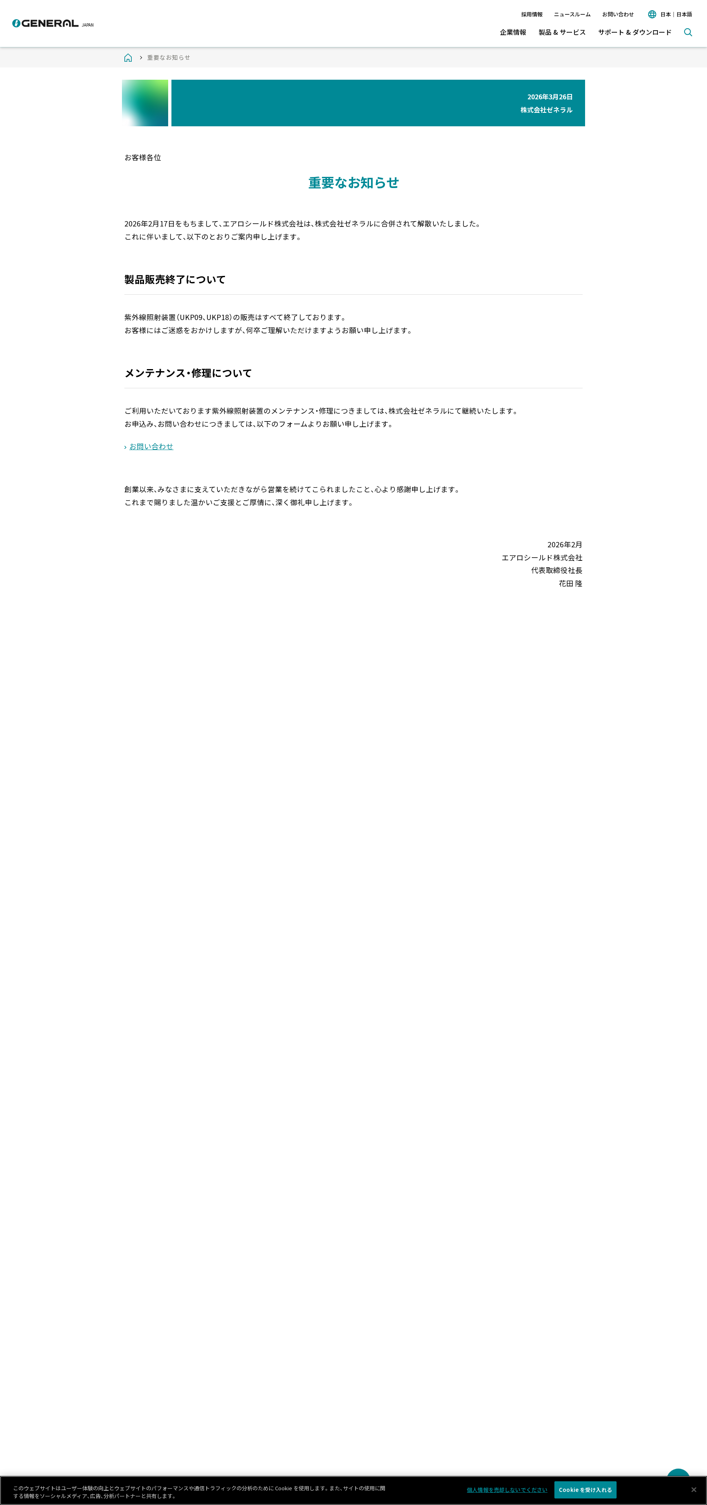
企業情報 (513, 32)
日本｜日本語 (676, 14)
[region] (353, 1490)
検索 (688, 32)
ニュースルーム (572, 14)
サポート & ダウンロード (635, 32)
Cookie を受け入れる (585, 1490)
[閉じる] (694, 1489)
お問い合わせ (618, 14)
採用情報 (532, 14)
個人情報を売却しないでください (507, 1490)
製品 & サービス (562, 32)
